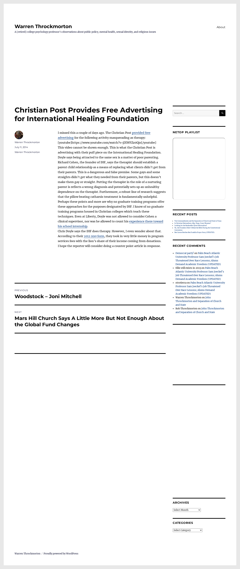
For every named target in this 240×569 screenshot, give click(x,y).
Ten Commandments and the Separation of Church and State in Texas (197, 221)
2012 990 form (94, 236)
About (221, 27)
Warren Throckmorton (43, 26)
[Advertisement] (120, 79)
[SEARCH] (222, 113)
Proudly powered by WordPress (61, 553)
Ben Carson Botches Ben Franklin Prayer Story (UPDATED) (194, 232)
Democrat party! (185, 253)
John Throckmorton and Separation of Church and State (198, 301)
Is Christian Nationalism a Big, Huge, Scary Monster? (192, 223)
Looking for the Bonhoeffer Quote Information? (190, 225)
